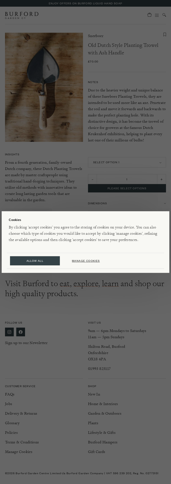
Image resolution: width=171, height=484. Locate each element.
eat (65, 283)
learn (110, 283)
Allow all (35, 261)
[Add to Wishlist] (164, 34)
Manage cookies (86, 261)
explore (85, 283)
